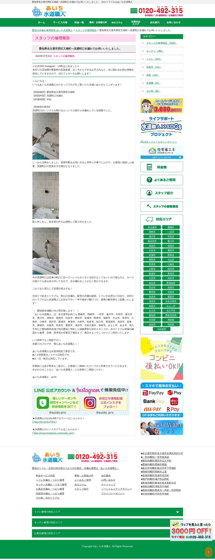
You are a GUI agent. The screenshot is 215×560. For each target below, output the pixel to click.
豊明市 (152, 292)
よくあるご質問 (82, 480)
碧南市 (171, 245)
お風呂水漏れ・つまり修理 (50, 489)
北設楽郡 (161, 329)
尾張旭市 (171, 282)
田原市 (152, 296)
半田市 (171, 236)
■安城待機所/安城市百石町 (155, 475)
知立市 (152, 282)
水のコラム (80, 484)
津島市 (152, 245)
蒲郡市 (152, 259)
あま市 (152, 310)
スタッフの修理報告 (86, 30)
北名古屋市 (170, 301)
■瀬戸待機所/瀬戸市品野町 (155, 479)
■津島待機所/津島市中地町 (155, 486)
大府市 (152, 278)
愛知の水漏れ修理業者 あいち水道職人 (52, 30)
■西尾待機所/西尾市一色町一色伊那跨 (161, 490)
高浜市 (152, 287)
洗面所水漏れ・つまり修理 (50, 493)
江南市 (171, 264)
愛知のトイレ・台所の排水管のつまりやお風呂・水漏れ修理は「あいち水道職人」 (75, 468)
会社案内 (106, 475)
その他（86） (153, 91)
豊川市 (171, 241)
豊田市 (171, 250)
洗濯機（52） (153, 83)
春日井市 (152, 241)
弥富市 (152, 306)
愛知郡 (152, 315)
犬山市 (171, 259)
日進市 (171, 292)
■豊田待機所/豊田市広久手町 (156, 460)
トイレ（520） (154, 59)
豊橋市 (171, 227)
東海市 (171, 273)
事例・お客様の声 (83, 475)
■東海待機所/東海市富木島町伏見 (158, 483)
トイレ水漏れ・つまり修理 (50, 480)
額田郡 (171, 324)
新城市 (152, 273)
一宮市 (171, 231)
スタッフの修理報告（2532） (161, 43)
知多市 (171, 278)
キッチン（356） (155, 51)
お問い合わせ (108, 480)
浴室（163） (152, 75)
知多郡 (152, 324)
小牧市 (152, 269)
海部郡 (171, 319)
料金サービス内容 (45, 475)
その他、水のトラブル (47, 498)
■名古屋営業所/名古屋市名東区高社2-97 (162, 453)
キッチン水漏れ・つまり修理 (51, 484)
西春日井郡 (170, 315)
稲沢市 (171, 269)
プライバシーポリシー (113, 493)
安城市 (152, 255)
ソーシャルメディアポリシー (116, 489)
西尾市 (171, 255)
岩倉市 (171, 287)
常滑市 (152, 264)
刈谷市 (152, 250)
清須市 (152, 301)
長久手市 (171, 310)
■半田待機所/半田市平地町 (155, 494)
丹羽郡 (152, 319)
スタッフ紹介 (81, 489)
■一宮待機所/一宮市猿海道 (155, 457)
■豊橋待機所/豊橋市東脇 (154, 464)
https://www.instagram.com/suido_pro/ (53, 433)
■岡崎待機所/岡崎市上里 (154, 471)
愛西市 (171, 296)
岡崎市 (152, 231)
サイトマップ (108, 484)
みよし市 (171, 306)
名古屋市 (152, 227)
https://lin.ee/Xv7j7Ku (44, 422)
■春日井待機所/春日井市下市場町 (158, 468)
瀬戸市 (152, 236)
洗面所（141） (154, 67)
